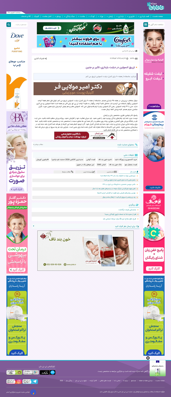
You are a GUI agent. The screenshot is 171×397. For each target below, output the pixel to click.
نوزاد (101, 16)
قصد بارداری (144, 16)
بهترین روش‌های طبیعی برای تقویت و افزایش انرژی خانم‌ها (116, 193)
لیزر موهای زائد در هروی (85, 164)
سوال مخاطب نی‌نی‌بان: (129, 100)
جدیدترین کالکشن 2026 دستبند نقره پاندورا (67, 159)
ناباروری (132, 16)
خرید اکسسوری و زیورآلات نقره (126, 159)
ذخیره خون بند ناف (105, 159)
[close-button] (147, 358)
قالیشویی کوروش (42, 159)
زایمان (110, 16)
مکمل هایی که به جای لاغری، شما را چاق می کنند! (119, 180)
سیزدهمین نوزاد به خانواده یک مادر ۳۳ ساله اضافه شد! (117, 176)
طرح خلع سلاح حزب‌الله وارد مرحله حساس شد (119, 218)
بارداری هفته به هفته (146, 380)
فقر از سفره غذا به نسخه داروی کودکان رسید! (120, 214)
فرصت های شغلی (105, 380)
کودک (92, 16)
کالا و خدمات (26, 16)
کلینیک (36, 16)
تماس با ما (117, 380)
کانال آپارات (93, 380)
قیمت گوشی (90, 159)
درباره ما (125, 380)
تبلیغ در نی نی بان (81, 380)
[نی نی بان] (156, 6)
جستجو (133, 380)
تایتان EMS (101, 164)
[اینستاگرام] (14, 383)
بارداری (121, 16)
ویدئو (59, 16)
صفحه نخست (157, 16)
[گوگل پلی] (31, 372)
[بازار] (14, 372)
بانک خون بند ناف (115, 164)
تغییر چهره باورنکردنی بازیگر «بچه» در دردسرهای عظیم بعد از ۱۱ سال (113, 188)
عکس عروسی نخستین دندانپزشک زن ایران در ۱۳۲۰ (118, 184)
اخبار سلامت (46, 16)
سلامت (82, 16)
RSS (61, 380)
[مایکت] (47, 372)
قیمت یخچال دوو (131, 164)
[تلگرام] (30, 383)
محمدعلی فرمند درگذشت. (127, 209)
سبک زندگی (70, 16)
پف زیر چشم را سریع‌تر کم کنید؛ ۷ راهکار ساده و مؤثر (119, 197)
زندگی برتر (69, 380)
